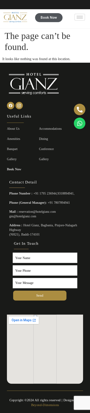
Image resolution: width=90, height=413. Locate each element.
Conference (46, 149)
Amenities (13, 139)
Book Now (14, 169)
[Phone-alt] (79, 109)
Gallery (12, 159)
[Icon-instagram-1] (19, 105)
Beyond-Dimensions (45, 405)
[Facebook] (10, 105)
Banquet (12, 149)
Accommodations (50, 128)
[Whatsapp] (79, 123)
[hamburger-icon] (80, 17)
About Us (13, 128)
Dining (43, 139)
